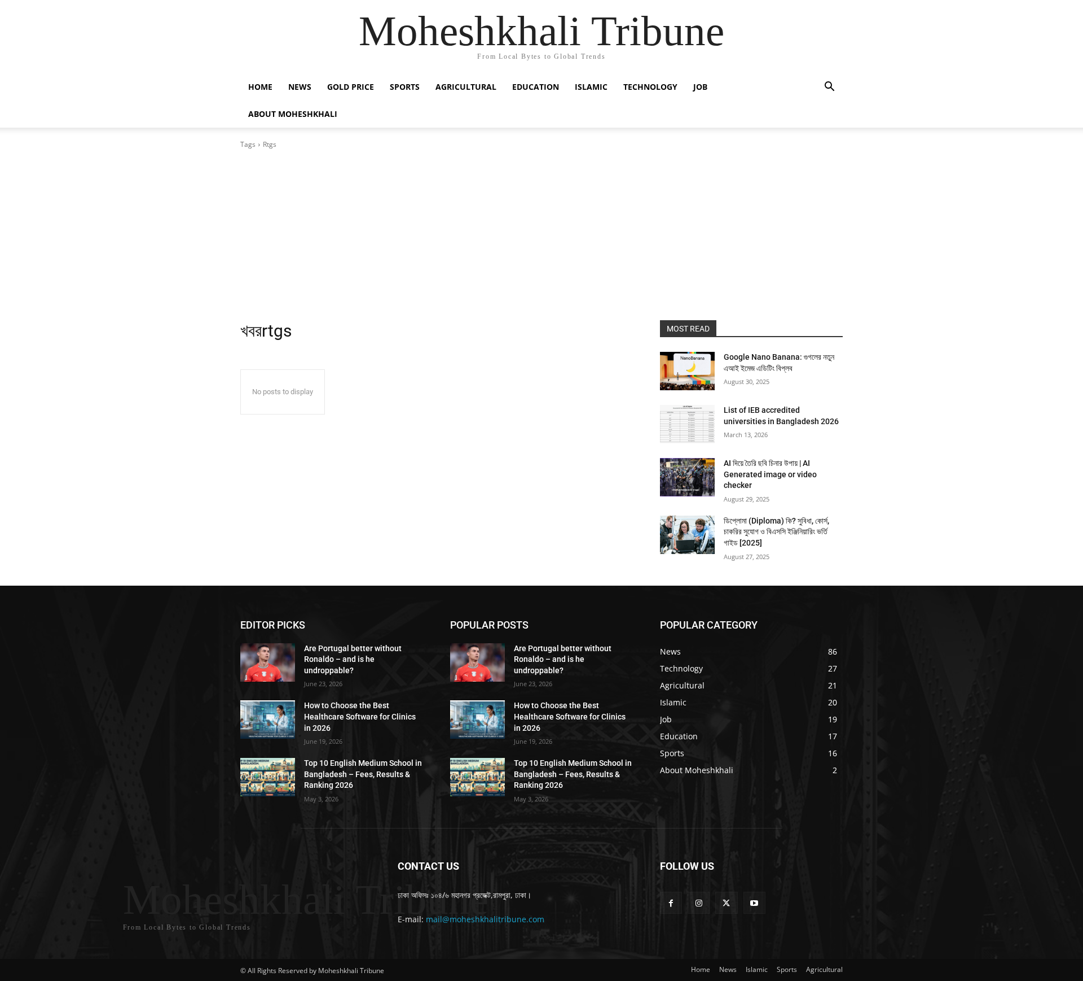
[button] (829, 87)
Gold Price (350, 86)
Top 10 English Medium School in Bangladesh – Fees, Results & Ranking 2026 (363, 774)
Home (260, 86)
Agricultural (465, 86)
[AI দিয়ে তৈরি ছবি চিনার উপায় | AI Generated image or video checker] (687, 477)
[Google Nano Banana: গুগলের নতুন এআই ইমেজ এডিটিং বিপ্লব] (687, 371)
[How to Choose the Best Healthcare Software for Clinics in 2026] (267, 719)
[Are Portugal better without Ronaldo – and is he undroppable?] (267, 662)
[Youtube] (754, 903)
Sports (405, 86)
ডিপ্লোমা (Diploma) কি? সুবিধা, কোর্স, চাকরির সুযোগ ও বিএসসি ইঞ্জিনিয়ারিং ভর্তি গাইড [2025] (776, 531)
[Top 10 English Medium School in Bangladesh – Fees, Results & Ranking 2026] (267, 777)
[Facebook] (671, 903)
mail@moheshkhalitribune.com (485, 919)
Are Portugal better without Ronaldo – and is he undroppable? (353, 659)
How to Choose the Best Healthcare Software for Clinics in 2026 (360, 716)
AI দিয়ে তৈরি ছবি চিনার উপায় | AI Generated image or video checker (770, 474)
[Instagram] (699, 903)
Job (700, 86)
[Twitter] (726, 903)
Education (535, 86)
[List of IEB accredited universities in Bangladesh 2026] (687, 424)
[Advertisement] (541, 235)
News (299, 86)
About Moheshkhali (292, 113)
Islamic (591, 86)
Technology (650, 86)
